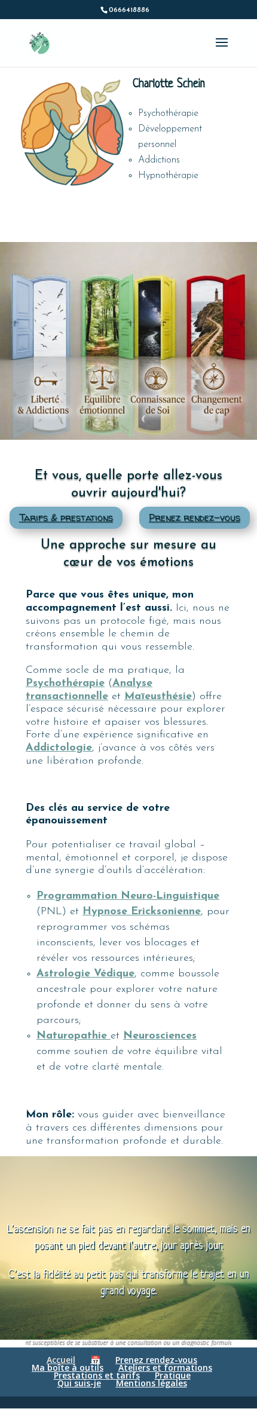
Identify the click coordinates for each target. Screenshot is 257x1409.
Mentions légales (151, 1383)
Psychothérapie (65, 683)
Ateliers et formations (165, 1367)
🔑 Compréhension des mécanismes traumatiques (58, 301)
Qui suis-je (79, 1383)
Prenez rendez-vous (194, 517)
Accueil (61, 1359)
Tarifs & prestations (66, 517)
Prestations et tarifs (97, 1375)
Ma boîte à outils (67, 1367)
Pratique (173, 1375)
